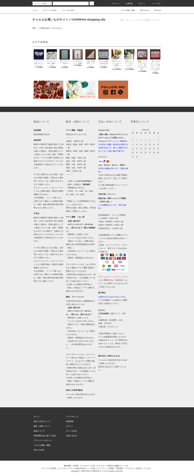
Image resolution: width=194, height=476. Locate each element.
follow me (157, 10)
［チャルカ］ (100, 466)
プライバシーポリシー (43, 440)
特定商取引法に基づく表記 (45, 436)
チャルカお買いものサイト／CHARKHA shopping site (68, 19)
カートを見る (71, 431)
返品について (39, 431)
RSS (35, 450)
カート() (156, 4)
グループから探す (68, 10)
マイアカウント (72, 417)
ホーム (35, 10)
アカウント (116, 4)
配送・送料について (42, 426)
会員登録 (129, 4)
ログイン (142, 4)
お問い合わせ (144, 10)
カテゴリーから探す (50, 10)
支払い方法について (42, 421)
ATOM (41, 450)
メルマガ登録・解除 (128, 10)
